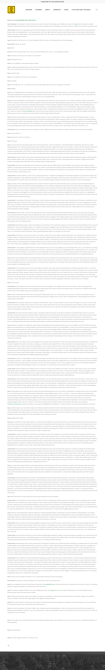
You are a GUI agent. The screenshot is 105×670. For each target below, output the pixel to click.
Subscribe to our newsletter (52, 2)
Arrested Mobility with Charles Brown (25, 20)
